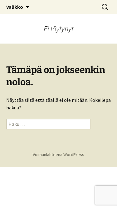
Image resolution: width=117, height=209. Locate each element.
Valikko (14, 7)
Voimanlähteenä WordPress (58, 154)
